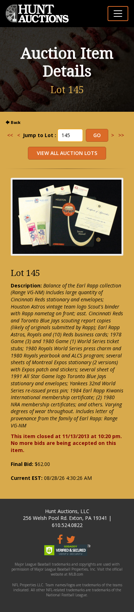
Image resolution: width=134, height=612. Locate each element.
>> (121, 135)
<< (10, 135)
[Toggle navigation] (118, 13)
